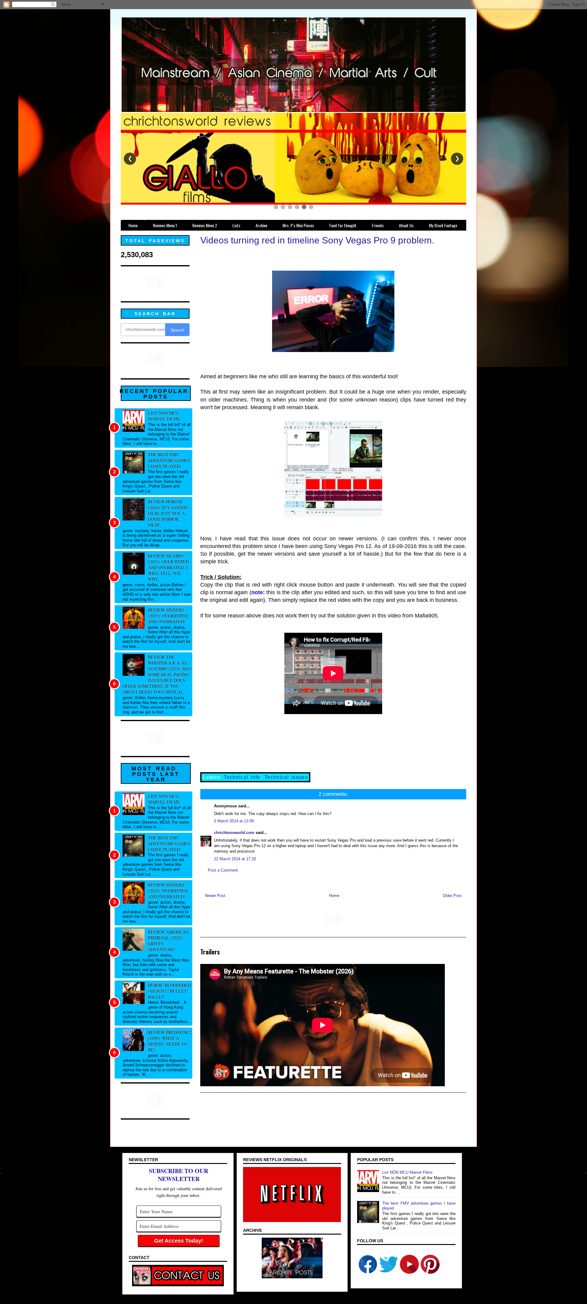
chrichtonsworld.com (234, 832)
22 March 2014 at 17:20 (235, 859)
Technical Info (242, 777)
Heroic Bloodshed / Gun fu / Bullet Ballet (169, 990)
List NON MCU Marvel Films (164, 415)
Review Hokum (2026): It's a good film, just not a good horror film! (167, 513)
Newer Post (215, 895)
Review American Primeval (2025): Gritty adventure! (168, 940)
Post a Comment (223, 870)
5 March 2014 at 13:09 (234, 821)
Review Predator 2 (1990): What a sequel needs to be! (169, 1040)
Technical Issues (286, 777)
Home (334, 895)
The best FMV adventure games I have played (169, 460)
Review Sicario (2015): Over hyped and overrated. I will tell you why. (168, 567)
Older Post (452, 895)
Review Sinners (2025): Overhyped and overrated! (168, 615)
